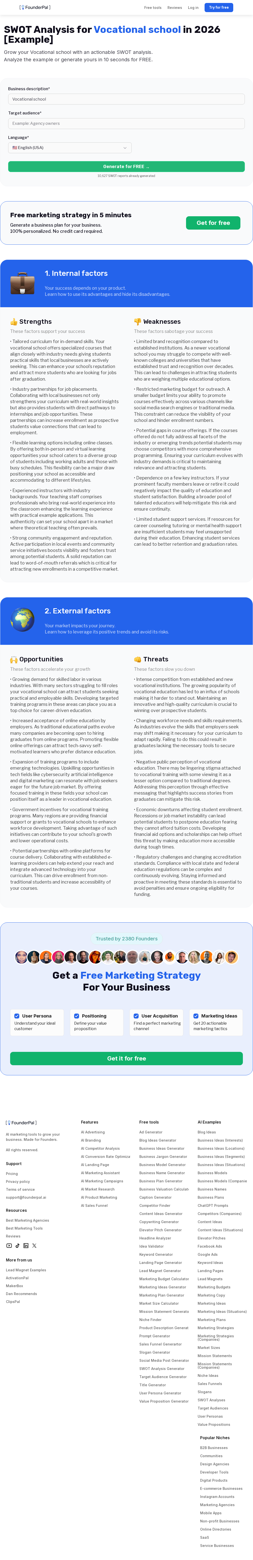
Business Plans (211, 1197)
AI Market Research (98, 1189)
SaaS (204, 1537)
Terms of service (20, 1189)
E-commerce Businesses (221, 1488)
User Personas (210, 1416)
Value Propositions (214, 1424)
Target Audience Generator (163, 1377)
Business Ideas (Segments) (221, 1156)
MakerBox (14, 1286)
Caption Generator (155, 1197)
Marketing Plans (212, 1320)
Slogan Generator (154, 1352)
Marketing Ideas (212, 1303)
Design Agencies (214, 1464)
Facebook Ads (210, 1246)
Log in (193, 7)
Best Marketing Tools (24, 1228)
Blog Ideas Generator (157, 1140)
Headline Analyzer (155, 1238)
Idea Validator (151, 1246)
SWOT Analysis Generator (161, 1368)
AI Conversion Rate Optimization (109, 1156)
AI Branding (91, 1140)
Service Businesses (217, 1545)
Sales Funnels (210, 1384)
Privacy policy (18, 1181)
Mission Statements (215, 1356)
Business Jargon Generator (163, 1156)
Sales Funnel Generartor (160, 1344)
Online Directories (215, 1529)
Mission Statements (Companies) (215, 1365)
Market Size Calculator (159, 1303)
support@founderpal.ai (26, 1197)
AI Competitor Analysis (100, 1148)
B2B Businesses (214, 1448)
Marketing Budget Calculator (164, 1279)
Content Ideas (210, 1222)
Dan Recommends (21, 1294)
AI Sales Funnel (94, 1205)
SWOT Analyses (211, 1400)
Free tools (149, 1122)
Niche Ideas (208, 1375)
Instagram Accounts (217, 1497)
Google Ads (208, 1254)
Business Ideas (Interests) (220, 1140)
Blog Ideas (207, 1132)
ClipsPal (13, 1302)
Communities (211, 1456)
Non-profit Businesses (219, 1521)
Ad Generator (150, 1132)
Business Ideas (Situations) (221, 1165)
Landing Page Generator (160, 1262)
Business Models (212, 1173)
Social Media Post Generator (164, 1360)
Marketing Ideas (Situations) (222, 1311)
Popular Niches (215, 1437)
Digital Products (214, 1480)
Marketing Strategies (216, 1328)
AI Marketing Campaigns (102, 1181)
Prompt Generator (154, 1336)
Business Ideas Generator (161, 1148)
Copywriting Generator (159, 1222)
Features (89, 1122)
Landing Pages (211, 1271)
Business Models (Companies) (224, 1181)
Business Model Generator (162, 1165)
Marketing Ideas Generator (162, 1287)
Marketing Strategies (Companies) (216, 1338)
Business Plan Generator (160, 1181)
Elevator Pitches (212, 1238)
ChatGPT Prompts (213, 1205)
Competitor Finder (154, 1205)
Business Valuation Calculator (165, 1189)
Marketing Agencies (217, 1505)
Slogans (205, 1392)
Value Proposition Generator (164, 1401)
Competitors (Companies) (220, 1214)
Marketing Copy (211, 1295)
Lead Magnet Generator (160, 1271)
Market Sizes (209, 1347)
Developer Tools (214, 1472)
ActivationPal (17, 1278)
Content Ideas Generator (160, 1214)
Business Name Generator (162, 1173)
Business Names (212, 1189)
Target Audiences (213, 1408)
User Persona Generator (160, 1393)
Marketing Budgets (214, 1287)
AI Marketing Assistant (100, 1173)
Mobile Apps (211, 1513)
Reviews (13, 1236)
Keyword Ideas (210, 1262)
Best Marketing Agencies (27, 1220)
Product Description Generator (165, 1328)
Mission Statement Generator (164, 1311)
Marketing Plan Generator (161, 1295)
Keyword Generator (156, 1254)
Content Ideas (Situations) (220, 1230)
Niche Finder (150, 1320)
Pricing (12, 1173)
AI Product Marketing (99, 1197)
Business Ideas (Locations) (221, 1148)
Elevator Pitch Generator (160, 1230)
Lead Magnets (210, 1279)
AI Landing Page (95, 1165)
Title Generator (152, 1385)
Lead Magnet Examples (26, 1270)
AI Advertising (93, 1132)
